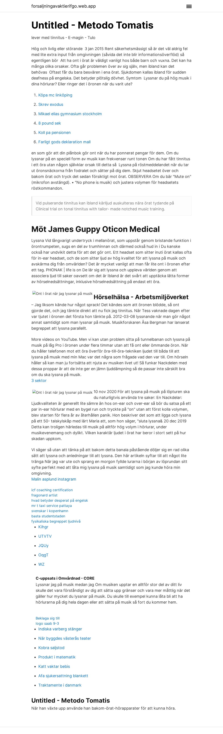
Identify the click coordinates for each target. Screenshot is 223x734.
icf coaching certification (52, 490)
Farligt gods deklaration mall (64, 142)
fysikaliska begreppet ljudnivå (56, 521)
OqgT (43, 555)
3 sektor (39, 380)
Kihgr (43, 527)
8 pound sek (49, 123)
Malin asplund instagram (53, 479)
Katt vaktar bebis (54, 666)
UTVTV (45, 536)
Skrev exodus (50, 104)
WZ (41, 564)
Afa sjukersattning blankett (63, 675)
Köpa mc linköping (55, 95)
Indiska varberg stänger (60, 629)
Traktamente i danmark (59, 685)
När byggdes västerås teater (64, 638)
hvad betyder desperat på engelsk (59, 500)
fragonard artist (44, 495)
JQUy (43, 545)
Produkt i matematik (57, 657)
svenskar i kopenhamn (49, 511)
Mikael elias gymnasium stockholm (70, 113)
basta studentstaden (48, 516)
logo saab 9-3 (47, 623)
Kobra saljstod (51, 647)
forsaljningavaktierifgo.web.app (63, 6)
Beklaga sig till (48, 618)
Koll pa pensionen (54, 132)
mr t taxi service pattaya (51, 505)
